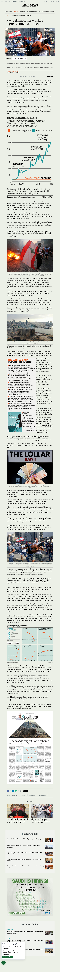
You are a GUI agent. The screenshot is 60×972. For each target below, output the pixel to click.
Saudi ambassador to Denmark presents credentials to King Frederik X (35, 11)
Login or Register (7, 956)
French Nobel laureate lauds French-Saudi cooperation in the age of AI (25, 866)
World (8, 938)
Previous (7, 42)
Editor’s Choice (42, 795)
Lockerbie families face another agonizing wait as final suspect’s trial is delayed (25, 932)
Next (53, 42)
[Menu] (2, 1)
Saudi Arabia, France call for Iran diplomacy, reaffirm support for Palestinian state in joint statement (25, 941)
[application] (30, 42)
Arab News (8, 1)
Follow (50, 76)
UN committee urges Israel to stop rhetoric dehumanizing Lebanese (23, 846)
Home (6, 15)
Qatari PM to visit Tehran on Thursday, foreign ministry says (24, 839)
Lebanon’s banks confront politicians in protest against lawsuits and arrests (40, 821)
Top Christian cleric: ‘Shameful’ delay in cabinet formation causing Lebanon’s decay (17, 821)
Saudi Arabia (16, 11)
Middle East (10, 929)
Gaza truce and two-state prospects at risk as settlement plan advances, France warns (24, 853)
